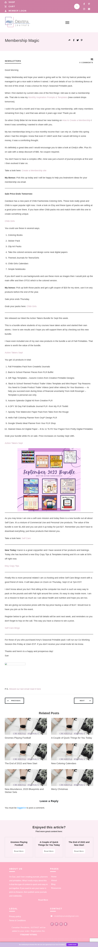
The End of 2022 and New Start (21, 763)
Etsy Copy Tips (12, 566)
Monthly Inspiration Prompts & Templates (47, 97)
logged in (21, 808)
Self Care (26, 538)
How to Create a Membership (76, 120)
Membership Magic (22, 40)
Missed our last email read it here (25, 689)
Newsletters (13, 61)
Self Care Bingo (12, 628)
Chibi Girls (10, 221)
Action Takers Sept (14, 352)
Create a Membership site (34, 170)
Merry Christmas (59, 789)
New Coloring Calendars (63, 763)
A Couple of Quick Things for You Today (71, 738)
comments (86, 62)
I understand (72, 944)
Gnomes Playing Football (18, 738)
